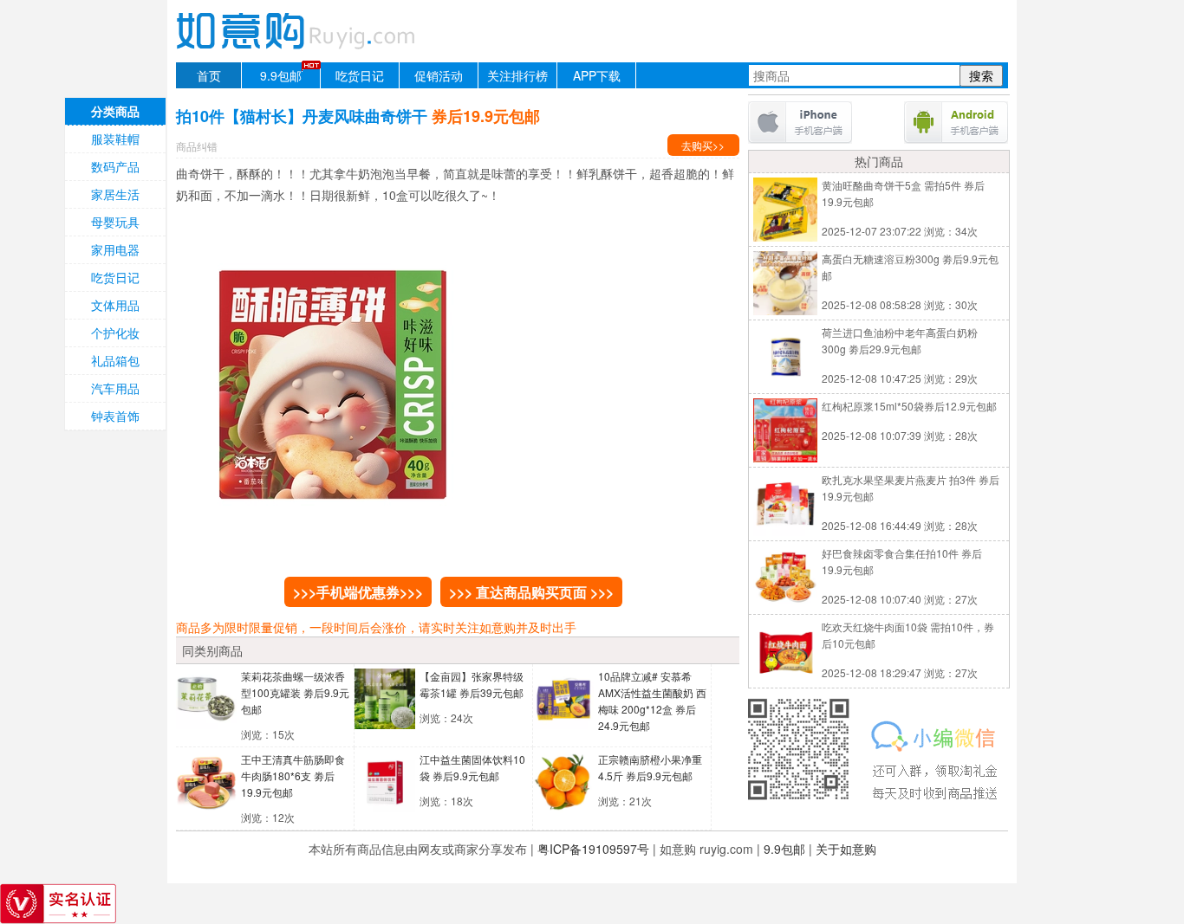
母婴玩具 (115, 221)
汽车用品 (115, 388)
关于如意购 (846, 848)
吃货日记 (359, 75)
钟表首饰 (115, 415)
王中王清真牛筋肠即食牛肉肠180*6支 (293, 775)
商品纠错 (197, 146)
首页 (209, 75)
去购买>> (703, 145)
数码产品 (115, 166)
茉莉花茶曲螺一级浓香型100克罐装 (295, 692)
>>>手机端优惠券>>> (358, 592)
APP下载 (597, 75)
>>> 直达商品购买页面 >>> (531, 592)
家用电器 (115, 249)
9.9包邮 (281, 75)
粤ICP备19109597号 (593, 848)
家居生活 (115, 194)
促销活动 (438, 75)
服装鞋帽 (115, 138)
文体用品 (115, 304)
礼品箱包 (115, 360)
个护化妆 (115, 332)
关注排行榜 (517, 75)
